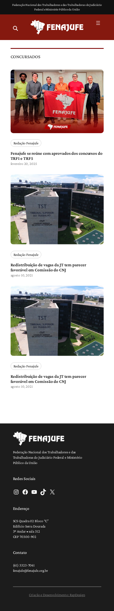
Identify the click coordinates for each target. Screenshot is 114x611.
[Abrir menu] (98, 23)
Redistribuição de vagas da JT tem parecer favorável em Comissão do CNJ (48, 267)
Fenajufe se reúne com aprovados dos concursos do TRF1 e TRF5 (57, 156)
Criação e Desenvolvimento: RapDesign (57, 595)
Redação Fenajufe (26, 143)
